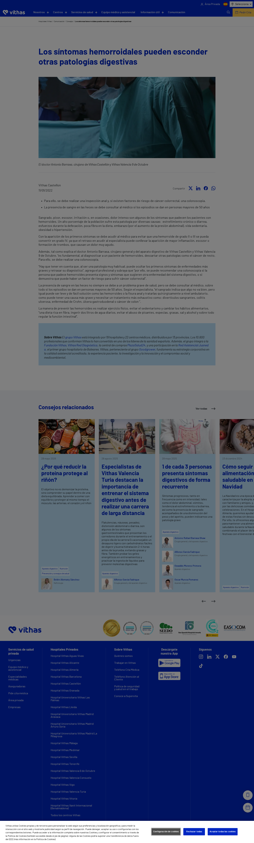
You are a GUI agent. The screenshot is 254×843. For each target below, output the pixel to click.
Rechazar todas (194, 832)
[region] (127, 832)
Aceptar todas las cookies (223, 832)
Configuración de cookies (166, 832)
